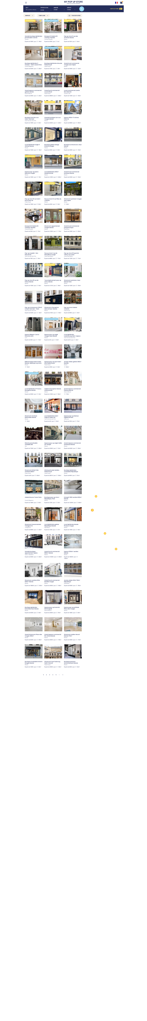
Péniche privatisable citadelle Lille (31, 443)
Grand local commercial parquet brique (71, 226)
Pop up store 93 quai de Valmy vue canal (71, 253)
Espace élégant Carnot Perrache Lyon (32, 335)
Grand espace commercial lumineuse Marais (72, 443)
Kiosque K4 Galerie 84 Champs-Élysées (31, 226)
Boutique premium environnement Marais (71, 662)
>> (62, 675)
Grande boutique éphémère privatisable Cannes (33, 37)
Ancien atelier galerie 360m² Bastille (72, 362)
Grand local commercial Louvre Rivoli (51, 91)
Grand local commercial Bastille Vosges (51, 581)
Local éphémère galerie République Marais (51, 525)
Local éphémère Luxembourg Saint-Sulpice (72, 335)
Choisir (42, 10)
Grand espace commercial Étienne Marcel (72, 389)
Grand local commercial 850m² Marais (51, 552)
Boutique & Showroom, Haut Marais (73, 145)
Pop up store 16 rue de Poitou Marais (31, 281)
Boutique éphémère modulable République (71, 471)
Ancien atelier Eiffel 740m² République (72, 581)
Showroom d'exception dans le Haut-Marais (51, 308)
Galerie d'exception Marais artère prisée (52, 389)
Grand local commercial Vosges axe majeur (71, 64)
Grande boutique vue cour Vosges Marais (52, 118)
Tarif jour (42, 15)
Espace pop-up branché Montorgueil (52, 608)
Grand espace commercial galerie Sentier (33, 91)
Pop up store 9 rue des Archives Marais (71, 37)
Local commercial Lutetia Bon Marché (72, 91)
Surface (27, 15)
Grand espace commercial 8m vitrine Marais (52, 635)
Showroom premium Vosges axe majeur (73, 199)
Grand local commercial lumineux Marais (71, 172)
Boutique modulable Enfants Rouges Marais (33, 662)
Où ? (27, 7)
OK (81, 8)
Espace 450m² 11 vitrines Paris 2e (71, 118)
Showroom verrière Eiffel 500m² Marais (32, 581)
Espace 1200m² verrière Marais (71, 552)
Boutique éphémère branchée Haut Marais (32, 608)
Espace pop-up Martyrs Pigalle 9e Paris (71, 416)
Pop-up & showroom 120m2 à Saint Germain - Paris (33, 308)
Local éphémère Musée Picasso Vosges (71, 525)
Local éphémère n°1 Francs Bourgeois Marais (33, 389)
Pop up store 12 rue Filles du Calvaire (52, 199)
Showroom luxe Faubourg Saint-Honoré (52, 662)
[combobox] (32, 10)
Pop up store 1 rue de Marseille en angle (50, 253)
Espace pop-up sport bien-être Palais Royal (52, 362)
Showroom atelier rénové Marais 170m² (72, 635)
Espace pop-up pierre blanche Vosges (31, 172)
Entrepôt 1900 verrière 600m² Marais (73, 498)
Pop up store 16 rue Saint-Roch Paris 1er (33, 199)
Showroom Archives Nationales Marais (31, 416)
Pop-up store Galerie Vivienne (70, 308)
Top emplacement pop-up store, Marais (52, 281)
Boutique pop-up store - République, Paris (52, 498)
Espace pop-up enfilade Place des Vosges (71, 608)
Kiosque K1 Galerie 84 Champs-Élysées (50, 37)
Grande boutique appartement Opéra (31, 552)
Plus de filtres (76, 15)
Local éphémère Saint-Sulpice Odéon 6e (51, 416)
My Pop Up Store (73, 2)
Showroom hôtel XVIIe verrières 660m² (31, 471)
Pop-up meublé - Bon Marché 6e (31, 253)
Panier (121, 2)
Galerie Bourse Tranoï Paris (33, 497)
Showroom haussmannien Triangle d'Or (33, 525)
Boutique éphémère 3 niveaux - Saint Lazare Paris (33, 64)
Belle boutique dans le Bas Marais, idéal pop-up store (33, 362)
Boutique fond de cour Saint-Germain (32, 118)
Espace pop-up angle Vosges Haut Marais (51, 335)
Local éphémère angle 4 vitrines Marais (32, 145)
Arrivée (56, 7)
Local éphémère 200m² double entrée (51, 172)
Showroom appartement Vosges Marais (52, 226)
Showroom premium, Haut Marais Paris (72, 281)
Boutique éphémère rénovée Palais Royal (53, 64)
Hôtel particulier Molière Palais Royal (51, 471)
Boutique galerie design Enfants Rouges (51, 145)
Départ (69, 7)
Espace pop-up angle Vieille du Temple (53, 443)
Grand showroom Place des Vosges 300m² (33, 635)
